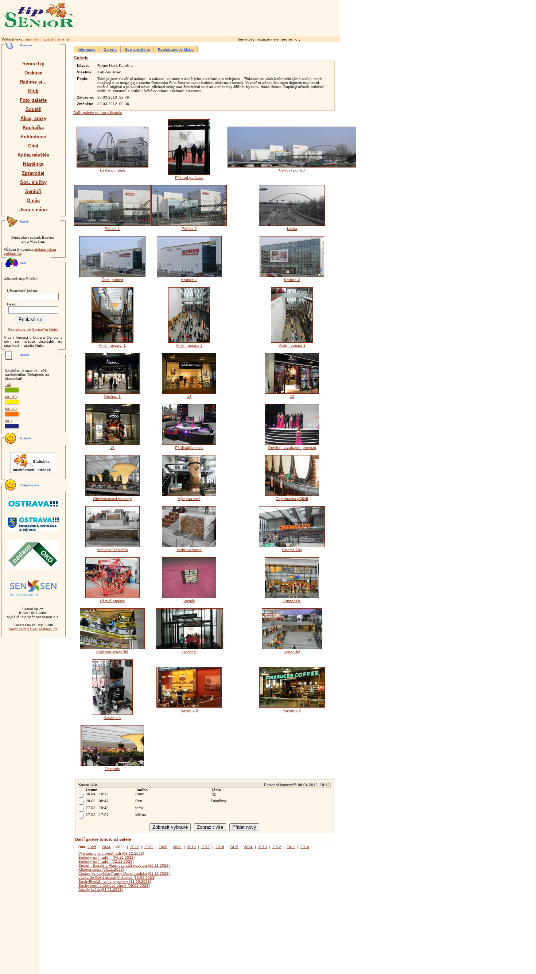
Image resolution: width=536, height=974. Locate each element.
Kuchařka (33, 127)
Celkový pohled (292, 170)
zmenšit (64, 39)
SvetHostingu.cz (43, 629)
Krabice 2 (292, 280)
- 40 (8, 385)
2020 (163, 847)
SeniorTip (33, 63)
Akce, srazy (33, 118)
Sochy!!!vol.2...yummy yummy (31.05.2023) (114, 881)
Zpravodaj (33, 173)
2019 (177, 847)
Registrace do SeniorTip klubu (33, 329)
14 (189, 396)
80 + (8, 421)
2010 (304, 847)
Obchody (112, 769)
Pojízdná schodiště (112, 652)
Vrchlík (189, 601)
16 (112, 448)
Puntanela (292, 601)
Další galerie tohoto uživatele (97, 113)
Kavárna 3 (292, 710)
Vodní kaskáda (189, 550)
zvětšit (49, 39)
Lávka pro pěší (112, 170)
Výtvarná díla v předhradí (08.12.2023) (111, 853)
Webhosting (19, 629)
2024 (106, 847)
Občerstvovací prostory (112, 499)
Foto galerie (33, 100)
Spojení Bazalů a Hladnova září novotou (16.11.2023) (124, 865)
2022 (134, 847)
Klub (33, 91)
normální (33, 39)
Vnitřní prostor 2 (189, 345)
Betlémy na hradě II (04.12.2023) (106, 857)
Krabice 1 (189, 280)
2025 (92, 847)
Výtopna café (189, 499)
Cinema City (292, 550)
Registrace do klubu (176, 49)
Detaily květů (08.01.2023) (100, 890)
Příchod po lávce (189, 178)
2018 (191, 847)
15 (292, 396)
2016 (219, 847)
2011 (291, 847)
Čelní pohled (112, 280)
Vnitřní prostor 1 (112, 345)
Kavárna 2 (189, 710)
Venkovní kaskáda (112, 550)
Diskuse (33, 73)
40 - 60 (11, 397)
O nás (33, 200)
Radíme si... (33, 82)
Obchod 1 (112, 396)
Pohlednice (33, 136)
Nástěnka (33, 164)
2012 (276, 847)
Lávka (292, 229)
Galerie (110, 49)
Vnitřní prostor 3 (292, 345)
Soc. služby (33, 182)
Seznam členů (137, 49)
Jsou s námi (33, 209)
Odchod (189, 652)
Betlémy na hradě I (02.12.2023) (105, 861)
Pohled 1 (112, 229)
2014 (248, 847)
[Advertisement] (239, 17)
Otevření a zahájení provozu (292, 448)
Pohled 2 (189, 229)
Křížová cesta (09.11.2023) (101, 869)
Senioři (33, 191)
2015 (234, 847)
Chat (33, 146)
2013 (262, 847)
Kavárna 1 (112, 718)
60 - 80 (11, 409)
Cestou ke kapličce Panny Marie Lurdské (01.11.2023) (124, 873)
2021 (148, 847)
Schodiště (292, 652)
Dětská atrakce (112, 601)
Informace (87, 49)
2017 (205, 847)
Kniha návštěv (33, 155)
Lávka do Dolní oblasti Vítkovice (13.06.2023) (116, 877)
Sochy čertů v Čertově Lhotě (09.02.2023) (113, 885)
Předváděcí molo (189, 448)
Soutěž (33, 109)
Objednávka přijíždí (292, 499)
